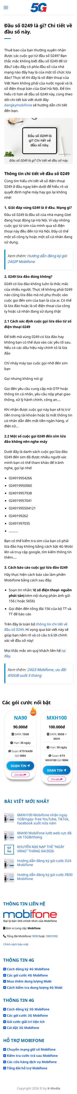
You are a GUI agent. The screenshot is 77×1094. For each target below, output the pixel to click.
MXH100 (57, 717)
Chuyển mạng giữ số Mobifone (31, 1049)
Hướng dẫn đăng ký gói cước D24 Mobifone (44, 863)
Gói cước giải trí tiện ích (25, 1021)
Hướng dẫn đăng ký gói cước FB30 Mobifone (45, 877)
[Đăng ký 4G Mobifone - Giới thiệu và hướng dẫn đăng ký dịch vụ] (38, 7)
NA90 (20, 717)
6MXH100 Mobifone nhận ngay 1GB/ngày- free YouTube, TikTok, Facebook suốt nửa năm (43, 819)
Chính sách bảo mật (15, 944)
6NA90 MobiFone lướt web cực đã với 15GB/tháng (44, 835)
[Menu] (6, 7)
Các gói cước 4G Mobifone (27, 975)
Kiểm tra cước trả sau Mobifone (32, 1055)
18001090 (52, 936)
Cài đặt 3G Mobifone (22, 1027)
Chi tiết (19, 775)
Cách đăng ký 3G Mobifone (27, 1009)
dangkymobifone (18, 105)
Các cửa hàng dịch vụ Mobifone (31, 1062)
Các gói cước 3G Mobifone (27, 1015)
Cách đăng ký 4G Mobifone (27, 969)
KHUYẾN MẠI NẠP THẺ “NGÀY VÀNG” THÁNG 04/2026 (40, 849)
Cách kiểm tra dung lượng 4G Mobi (34, 987)
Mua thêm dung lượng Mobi (28, 981)
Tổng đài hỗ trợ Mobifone (26, 1068)
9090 (35, 936)
